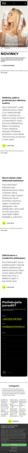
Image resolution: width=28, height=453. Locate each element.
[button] (14, 451)
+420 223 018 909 (12, 319)
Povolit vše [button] (14, 444)
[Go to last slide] (2, 48)
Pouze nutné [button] (14, 448)
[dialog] (14, 438)
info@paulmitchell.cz (13, 327)
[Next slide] (26, 48)
